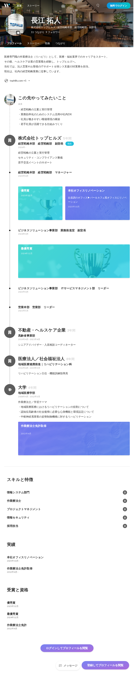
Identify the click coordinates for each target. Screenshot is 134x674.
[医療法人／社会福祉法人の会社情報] (9, 361)
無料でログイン (118, 5)
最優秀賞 (26, 248)
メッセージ (70, 666)
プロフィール (14, 43)
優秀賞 (25, 191)
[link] (40, 203)
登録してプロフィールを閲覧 (105, 665)
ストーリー (33, 43)
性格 (47, 43)
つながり (60, 43)
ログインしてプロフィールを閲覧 (67, 648)
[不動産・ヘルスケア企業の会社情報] (9, 332)
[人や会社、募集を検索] (98, 5)
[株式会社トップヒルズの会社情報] (9, 140)
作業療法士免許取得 (33, 426)
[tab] (14, 43)
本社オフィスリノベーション (86, 191)
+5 (18, 80)
